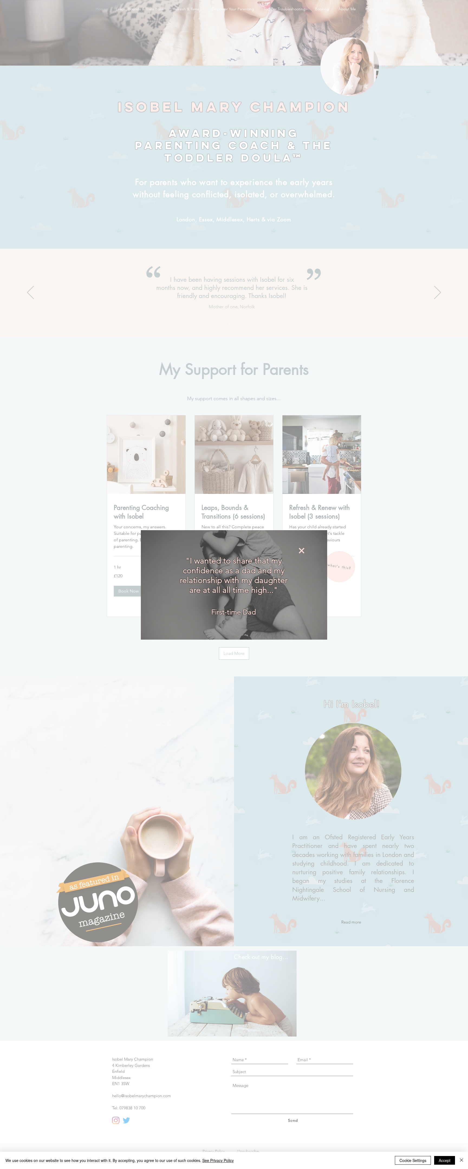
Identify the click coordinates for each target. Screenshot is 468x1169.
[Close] (461, 1160)
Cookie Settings (412, 1160)
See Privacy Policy (218, 1160)
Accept (444, 1160)
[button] (301, 550)
